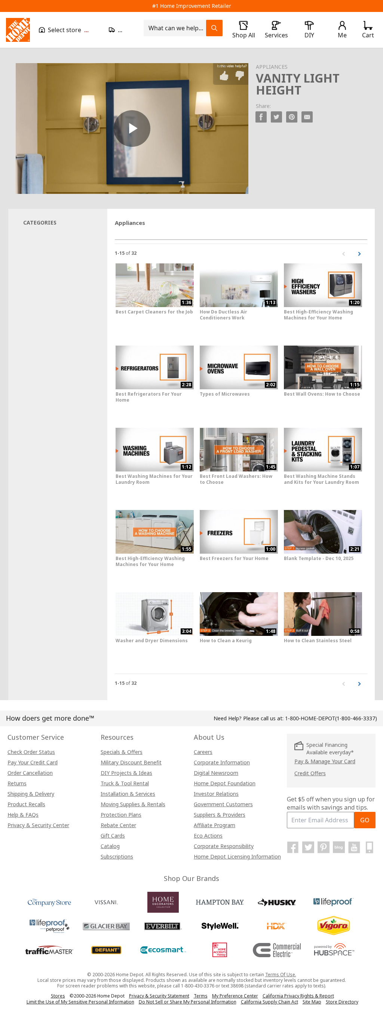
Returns (17, 783)
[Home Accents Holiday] (220, 950)
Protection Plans (121, 814)
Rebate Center (118, 825)
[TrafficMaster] (49, 950)
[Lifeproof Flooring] (334, 902)
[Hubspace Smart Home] (334, 950)
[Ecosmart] (163, 950)
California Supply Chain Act (269, 1002)
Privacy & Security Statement (159, 996)
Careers (203, 751)
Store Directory (342, 1002)
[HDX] (277, 926)
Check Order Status (31, 751)
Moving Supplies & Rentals (133, 804)
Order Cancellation (30, 772)
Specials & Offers (122, 751)
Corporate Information (222, 762)
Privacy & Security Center (38, 825)
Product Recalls (26, 804)
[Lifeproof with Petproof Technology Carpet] (49, 926)
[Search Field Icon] (214, 28)
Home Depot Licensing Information (237, 856)
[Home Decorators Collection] (163, 902)
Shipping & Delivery (30, 793)
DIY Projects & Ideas (126, 772)
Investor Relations (216, 793)
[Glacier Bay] (106, 926)
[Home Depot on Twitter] (308, 847)
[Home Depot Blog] (339, 847)
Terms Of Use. (280, 974)
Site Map (312, 1002)
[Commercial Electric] (277, 950)
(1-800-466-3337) (331, 718)
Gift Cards (113, 835)
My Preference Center (235, 996)
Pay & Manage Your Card (324, 761)
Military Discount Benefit (131, 762)
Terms (201, 996)
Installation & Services (128, 793)
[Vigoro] (334, 926)
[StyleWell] (220, 926)
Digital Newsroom (216, 772)
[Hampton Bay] (220, 902)
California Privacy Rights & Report (298, 996)
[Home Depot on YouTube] (354, 847)
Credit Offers (310, 773)
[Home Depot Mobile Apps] (370, 847)
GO (365, 820)
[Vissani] (106, 902)
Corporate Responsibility (224, 846)
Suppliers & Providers (219, 814)
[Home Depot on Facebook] (293, 847)
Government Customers (223, 804)
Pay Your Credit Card (32, 762)
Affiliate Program (214, 825)
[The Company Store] (49, 902)
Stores (58, 996)
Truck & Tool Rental (125, 783)
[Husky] (277, 902)
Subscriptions (117, 856)
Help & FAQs (23, 814)
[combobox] (177, 28)
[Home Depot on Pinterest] (324, 847)
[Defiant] (106, 950)
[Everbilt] (163, 926)
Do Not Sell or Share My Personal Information (187, 1002)
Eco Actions (208, 835)
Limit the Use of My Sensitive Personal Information (80, 1002)
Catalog (110, 846)
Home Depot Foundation (224, 783)
